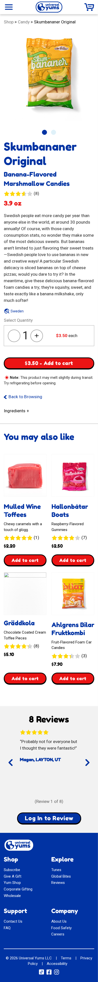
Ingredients (14, 410)
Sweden (17, 311)
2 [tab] (53, 132)
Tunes (56, 870)
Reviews (58, 882)
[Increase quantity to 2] (36, 336)
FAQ (7, 928)
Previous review (17, 766)
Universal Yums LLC (35, 958)
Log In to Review (49, 818)
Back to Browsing (25, 396)
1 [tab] (44, 132)
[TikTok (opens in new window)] (41, 973)
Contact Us (13, 921)
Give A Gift (12, 876)
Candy (24, 21)
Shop (9, 21)
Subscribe (12, 870)
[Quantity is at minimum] (14, 336)
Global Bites (61, 876)
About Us (59, 921)
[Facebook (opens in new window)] (49, 973)
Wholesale (12, 895)
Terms (66, 958)
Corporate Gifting (18, 889)
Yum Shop (12, 882)
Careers (57, 934)
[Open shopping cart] (89, 7)
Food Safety (61, 928)
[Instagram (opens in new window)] (56, 973)
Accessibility (57, 963)
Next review (85, 766)
